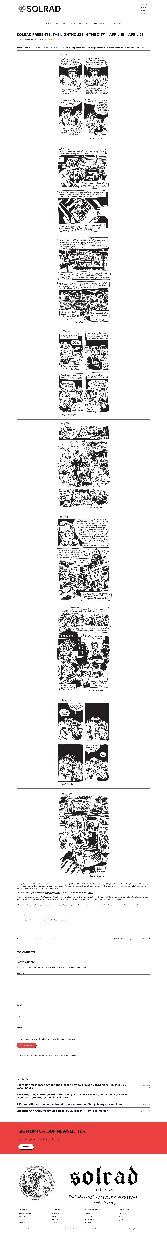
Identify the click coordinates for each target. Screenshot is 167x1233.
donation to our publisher (119, 905)
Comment (21, 973)
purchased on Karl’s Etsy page (111, 899)
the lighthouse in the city (57, 920)
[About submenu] (146, 4)
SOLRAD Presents (42, 39)
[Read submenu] (145, 7)
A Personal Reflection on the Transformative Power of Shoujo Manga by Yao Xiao (69, 1104)
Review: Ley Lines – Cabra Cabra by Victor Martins (38, 939)
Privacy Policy (133, 1229)
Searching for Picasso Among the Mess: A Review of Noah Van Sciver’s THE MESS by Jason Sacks (71, 1086)
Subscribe (26, 1146)
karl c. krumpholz (40, 920)
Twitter (57, 893)
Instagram (48, 893)
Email (19, 1016)
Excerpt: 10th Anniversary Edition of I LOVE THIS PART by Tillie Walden (62, 1110)
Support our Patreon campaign (80, 905)
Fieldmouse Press (81, 1229)
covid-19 (28, 920)
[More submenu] (111, 23)
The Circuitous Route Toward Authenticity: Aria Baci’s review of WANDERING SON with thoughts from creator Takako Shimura (73, 1096)
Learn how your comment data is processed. (61, 1055)
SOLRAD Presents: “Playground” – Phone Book (130, 939)
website (90, 893)
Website (19, 1028)
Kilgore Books (78, 899)
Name (19, 1005)
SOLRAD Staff (29, 39)
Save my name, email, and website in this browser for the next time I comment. (47, 1039)
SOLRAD (43, 8)
